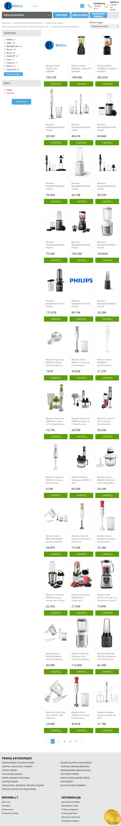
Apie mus (6, 802)
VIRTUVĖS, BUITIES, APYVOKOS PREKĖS (19, 789)
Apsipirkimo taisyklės (70, 802)
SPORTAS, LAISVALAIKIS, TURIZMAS (17, 766)
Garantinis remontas (70, 817)
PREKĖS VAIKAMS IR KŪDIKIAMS (16, 778)
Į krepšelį (56, 84)
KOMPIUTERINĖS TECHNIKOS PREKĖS (18, 762)
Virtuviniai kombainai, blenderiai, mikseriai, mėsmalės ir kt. (25, 27)
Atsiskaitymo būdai (69, 805)
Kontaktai (6, 805)
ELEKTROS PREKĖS (10, 781)
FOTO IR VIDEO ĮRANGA (12, 774)
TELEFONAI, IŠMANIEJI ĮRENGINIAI (74, 766)
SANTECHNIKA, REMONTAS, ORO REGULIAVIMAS (23, 785)
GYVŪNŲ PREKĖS (9, 770)
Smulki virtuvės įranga (54, 23)
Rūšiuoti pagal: (96, 22)
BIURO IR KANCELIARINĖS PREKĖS (75, 778)
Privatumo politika (10, 813)
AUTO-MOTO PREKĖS (69, 774)
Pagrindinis (6, 23)
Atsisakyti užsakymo (70, 821)
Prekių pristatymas (69, 809)
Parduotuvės (7, 809)
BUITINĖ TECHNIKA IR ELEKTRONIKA (28, 23)
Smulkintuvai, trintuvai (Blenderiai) (65, 27)
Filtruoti (21, 101)
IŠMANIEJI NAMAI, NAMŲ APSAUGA (75, 770)
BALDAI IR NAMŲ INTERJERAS (73, 785)
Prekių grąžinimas (69, 813)
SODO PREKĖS (66, 781)
